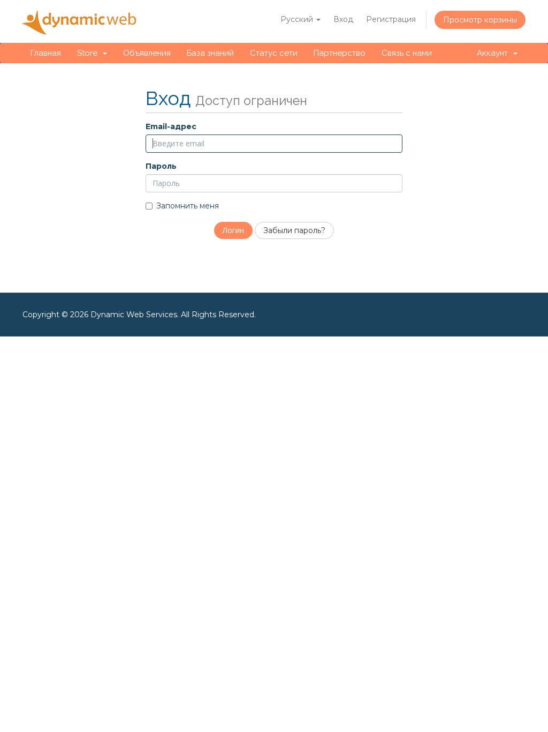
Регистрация (391, 19)
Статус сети (274, 53)
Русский (297, 19)
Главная (46, 53)
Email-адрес (171, 126)
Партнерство (340, 53)
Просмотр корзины (480, 20)
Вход (343, 19)
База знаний (210, 53)
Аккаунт (494, 53)
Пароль (161, 166)
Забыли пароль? (294, 230)
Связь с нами (407, 53)
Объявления (147, 53)
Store (89, 53)
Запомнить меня (187, 206)
